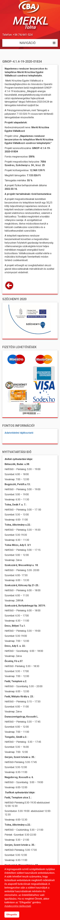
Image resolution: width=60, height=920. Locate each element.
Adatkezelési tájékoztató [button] (17, 906)
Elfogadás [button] (11, 914)
